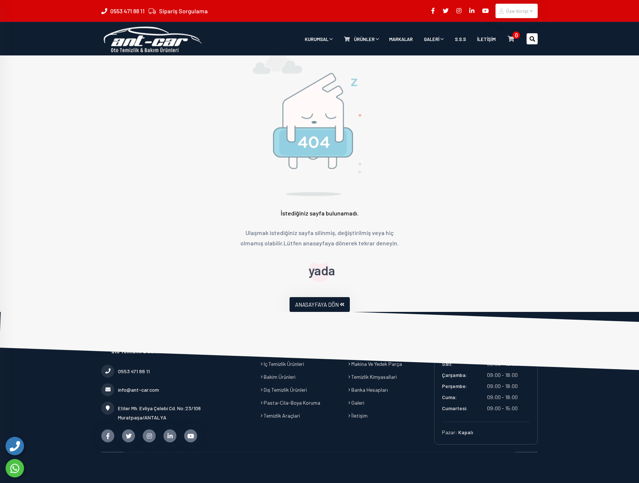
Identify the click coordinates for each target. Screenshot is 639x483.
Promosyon (363, 351)
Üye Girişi (517, 11)
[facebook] (433, 10)
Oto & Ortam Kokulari (287, 351)
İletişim (359, 415)
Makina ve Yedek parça (376, 364)
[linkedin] (472, 10)
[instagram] (459, 10)
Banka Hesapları (369, 390)
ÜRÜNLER (364, 39)
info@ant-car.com (138, 390)
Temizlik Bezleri (367, 338)
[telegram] (446, 10)
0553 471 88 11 (127, 10)
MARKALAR (401, 39)
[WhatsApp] (15, 468)
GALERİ (432, 39)
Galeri (357, 402)
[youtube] (486, 10)
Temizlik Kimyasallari (373, 377)
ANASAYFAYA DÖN (317, 304)
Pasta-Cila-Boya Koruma (291, 402)
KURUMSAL (317, 39)
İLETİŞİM (486, 39)
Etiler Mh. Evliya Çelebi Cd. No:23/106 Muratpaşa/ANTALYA (159, 413)
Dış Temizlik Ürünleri (285, 390)
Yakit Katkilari (279, 338)
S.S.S (460, 39)
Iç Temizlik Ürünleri (283, 364)
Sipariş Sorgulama (183, 10)
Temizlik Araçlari (281, 415)
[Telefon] (15, 446)
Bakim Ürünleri (279, 377)
